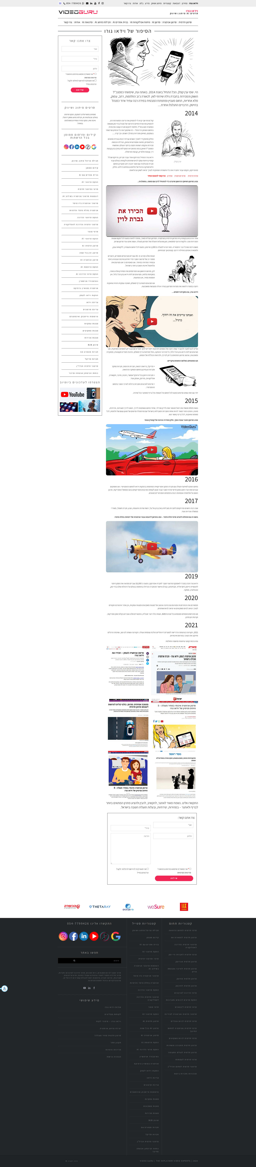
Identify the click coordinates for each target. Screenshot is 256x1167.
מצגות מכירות (91, 338)
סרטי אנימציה (179, 175)
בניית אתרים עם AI (88, 175)
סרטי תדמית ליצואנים (186, 1007)
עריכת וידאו (92, 302)
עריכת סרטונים (90, 309)
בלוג (141, 3)
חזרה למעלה (72, 1161)
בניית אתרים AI (120, 22)
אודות (77, 22)
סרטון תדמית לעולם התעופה (182, 1052)
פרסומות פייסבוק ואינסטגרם (84, 316)
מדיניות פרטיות (113, 1049)
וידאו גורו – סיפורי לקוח (108, 1021)
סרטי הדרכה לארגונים (185, 993)
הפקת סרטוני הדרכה (87, 217)
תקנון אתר (116, 1042)
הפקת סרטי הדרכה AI (87, 274)
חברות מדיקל (91, 359)
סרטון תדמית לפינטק (186, 986)
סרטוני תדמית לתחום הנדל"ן (182, 1066)
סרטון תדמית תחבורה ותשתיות (182, 1045)
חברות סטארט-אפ (89, 352)
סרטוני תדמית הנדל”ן (87, 366)
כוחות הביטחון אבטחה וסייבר (83, 373)
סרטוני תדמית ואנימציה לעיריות (181, 1014)
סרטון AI (156, 22)
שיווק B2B (93, 345)
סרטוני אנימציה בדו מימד (85, 203)
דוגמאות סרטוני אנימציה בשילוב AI (80, 196)
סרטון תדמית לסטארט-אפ (184, 937)
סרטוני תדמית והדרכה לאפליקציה (81, 224)
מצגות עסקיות (91, 323)
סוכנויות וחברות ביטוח (185, 1073)
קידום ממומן (92, 168)
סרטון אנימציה (169, 22)
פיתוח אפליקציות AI (140, 22)
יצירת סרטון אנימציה (110, 1028)
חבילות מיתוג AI (103, 22)
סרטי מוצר (93, 231)
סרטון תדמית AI (90, 246)
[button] (4, 988)
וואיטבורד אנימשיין (88, 281)
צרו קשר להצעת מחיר (157, 175)
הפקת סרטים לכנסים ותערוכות (181, 1000)
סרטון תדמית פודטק (187, 979)
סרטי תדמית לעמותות (186, 1059)
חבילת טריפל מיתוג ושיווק (85, 161)
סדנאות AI (87, 22)
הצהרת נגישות (114, 1056)
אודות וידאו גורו (113, 1007)
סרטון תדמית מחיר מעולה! (108, 1035)
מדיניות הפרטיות (184, 872)
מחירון (184, 3)
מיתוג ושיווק (156, 3)
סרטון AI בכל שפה (89, 253)
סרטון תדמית (185, 22)
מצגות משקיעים (90, 330)
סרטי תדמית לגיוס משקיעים (183, 1038)
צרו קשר (127, 3)
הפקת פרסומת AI (89, 267)
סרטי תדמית (193, 175)
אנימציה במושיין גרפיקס (86, 288)
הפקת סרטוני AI (90, 182)
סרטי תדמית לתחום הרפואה (183, 930)
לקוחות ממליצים (113, 1014)
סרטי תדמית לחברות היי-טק (183, 954)
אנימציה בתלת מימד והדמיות (83, 210)
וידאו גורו (193, 3)
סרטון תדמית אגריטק (186, 961)
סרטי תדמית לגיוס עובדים (184, 1021)
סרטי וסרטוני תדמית (88, 189)
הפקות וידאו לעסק (89, 295)
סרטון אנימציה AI (89, 260)
